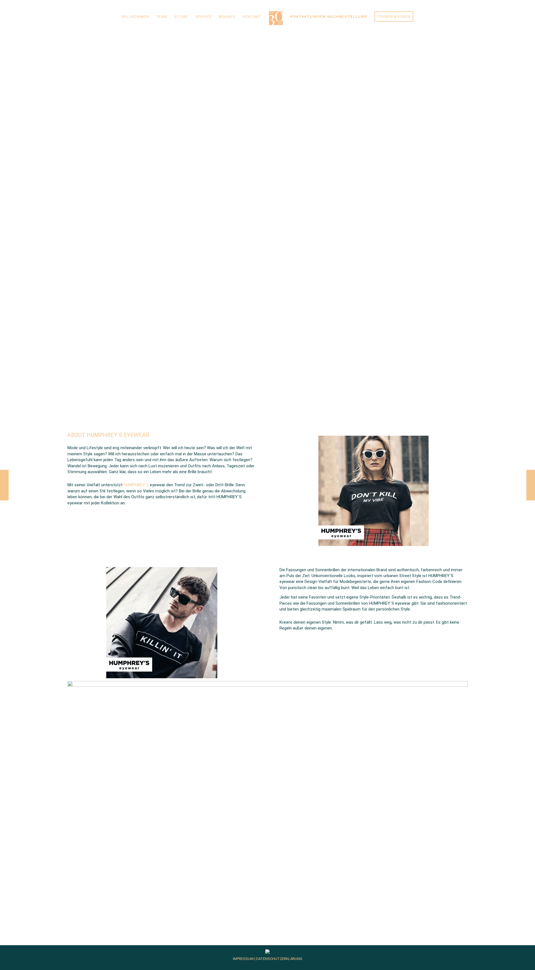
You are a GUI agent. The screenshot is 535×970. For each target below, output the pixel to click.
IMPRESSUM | (244, 959)
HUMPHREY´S (136, 484)
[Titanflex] (4, 485)
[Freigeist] (530, 485)
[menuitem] (135, 17)
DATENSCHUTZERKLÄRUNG (278, 959)
